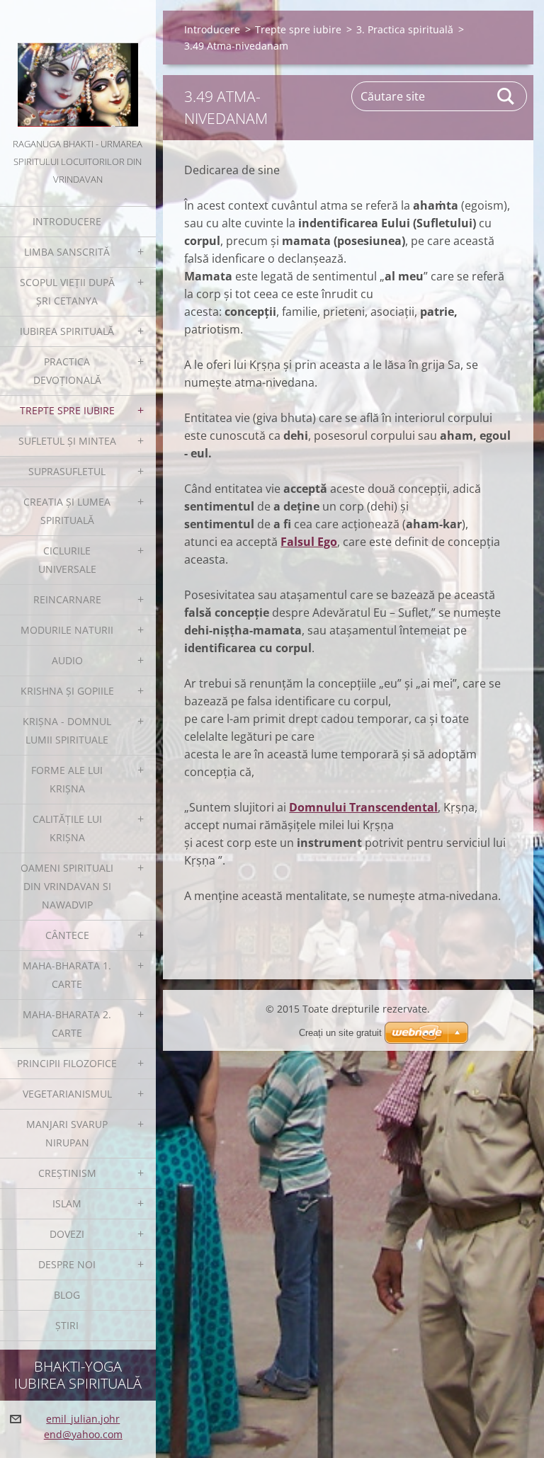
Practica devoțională (67, 371)
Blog (67, 1295)
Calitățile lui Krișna (67, 828)
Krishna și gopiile (67, 690)
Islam (66, 1203)
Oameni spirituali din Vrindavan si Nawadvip (67, 886)
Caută (506, 96)
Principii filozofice (67, 1063)
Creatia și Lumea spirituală (66, 511)
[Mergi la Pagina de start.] (78, 67)
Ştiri (67, 1325)
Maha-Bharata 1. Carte (67, 975)
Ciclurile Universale (67, 560)
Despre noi (67, 1264)
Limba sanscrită (67, 251)
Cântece (67, 935)
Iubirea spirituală (67, 331)
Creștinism (67, 1173)
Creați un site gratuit (340, 1032)
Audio (67, 660)
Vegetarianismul (67, 1093)
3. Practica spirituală (404, 29)
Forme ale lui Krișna (67, 779)
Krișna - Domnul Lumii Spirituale (67, 730)
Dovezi (67, 1234)
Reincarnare (67, 599)
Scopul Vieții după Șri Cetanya (67, 291)
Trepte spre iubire (67, 410)
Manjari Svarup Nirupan (67, 1133)
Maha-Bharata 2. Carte (67, 1024)
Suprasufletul (67, 471)
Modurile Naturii (67, 630)
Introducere (67, 221)
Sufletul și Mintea (67, 441)
